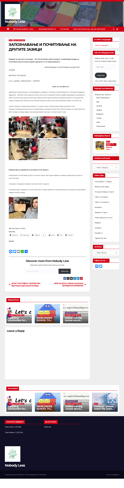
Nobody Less (15, 22)
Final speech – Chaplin (103, 182)
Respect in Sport (101, 212)
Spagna (99, 110)
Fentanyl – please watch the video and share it (104, 409)
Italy (97, 102)
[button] (114, 29)
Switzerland (100, 126)
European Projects (47, 29)
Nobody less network (103, 95)
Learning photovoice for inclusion (16, 320)
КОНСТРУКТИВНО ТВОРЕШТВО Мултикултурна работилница (26, 284)
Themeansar (42, 474)
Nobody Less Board (110, 144)
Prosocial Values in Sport (104, 192)
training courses (14, 315)
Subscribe (64, 271)
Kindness (98, 207)
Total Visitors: (10, 432)
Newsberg (33, 474)
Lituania (99, 106)
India (98, 122)
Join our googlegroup (112, 474)
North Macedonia (19, 40)
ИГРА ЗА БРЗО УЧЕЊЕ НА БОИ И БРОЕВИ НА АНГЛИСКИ (68, 284)
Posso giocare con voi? (103, 218)
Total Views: (9, 427)
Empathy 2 (99, 233)
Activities (64, 29)
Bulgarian (99, 114)
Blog (10, 40)
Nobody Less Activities (48, 315)
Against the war (101, 238)
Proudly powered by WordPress (14, 474)
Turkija (98, 118)
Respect (98, 223)
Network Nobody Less (23, 29)
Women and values (102, 187)
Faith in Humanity (101, 197)
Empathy (98, 228)
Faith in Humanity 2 (102, 202)
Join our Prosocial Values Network (89, 29)
